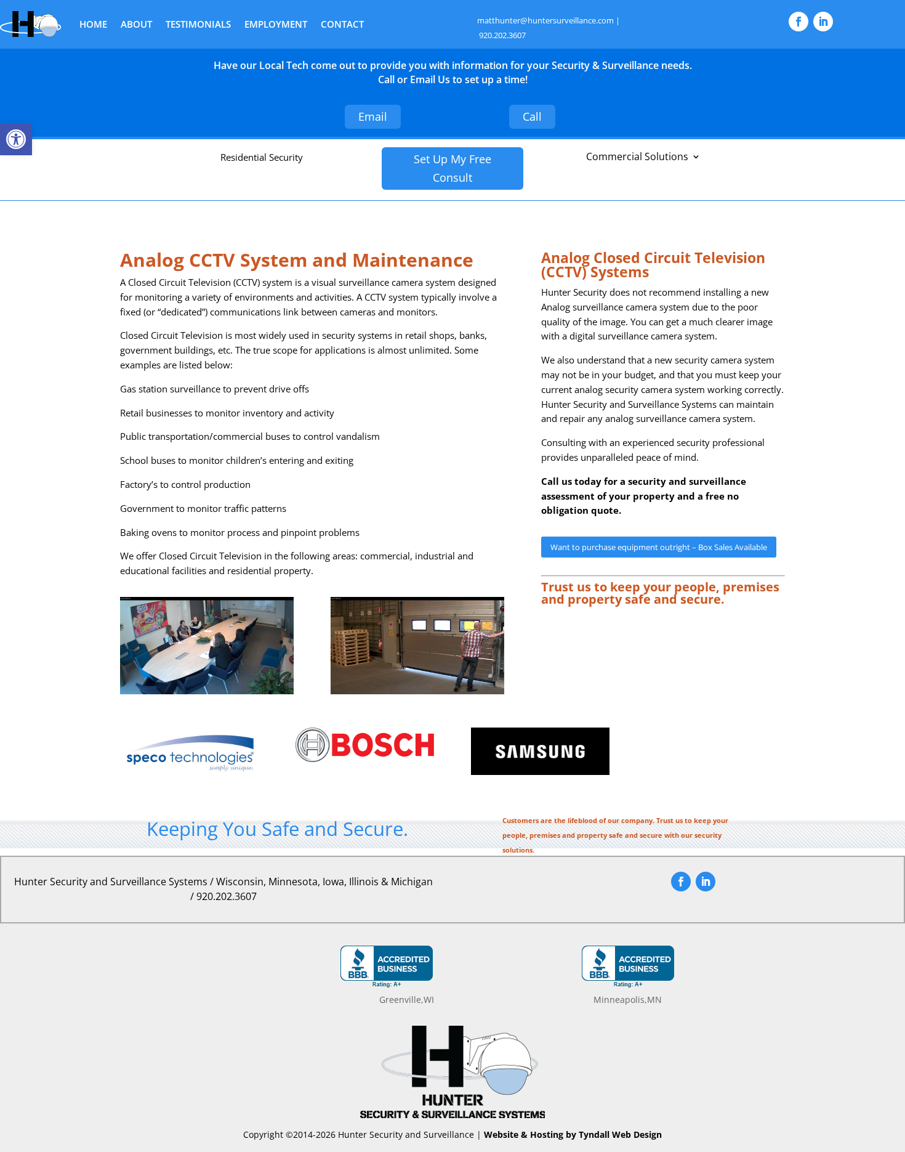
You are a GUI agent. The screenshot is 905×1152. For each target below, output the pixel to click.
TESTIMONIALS (198, 24)
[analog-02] (417, 691)
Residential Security (261, 157)
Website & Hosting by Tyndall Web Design (573, 1134)
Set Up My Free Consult (452, 168)
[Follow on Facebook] (798, 21)
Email (372, 116)
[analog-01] (207, 691)
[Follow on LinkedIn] (823, 21)
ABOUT (136, 24)
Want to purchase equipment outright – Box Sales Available (658, 547)
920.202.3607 (502, 35)
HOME (93, 24)
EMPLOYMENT (275, 24)
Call (532, 116)
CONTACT (342, 24)
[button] (16, 139)
